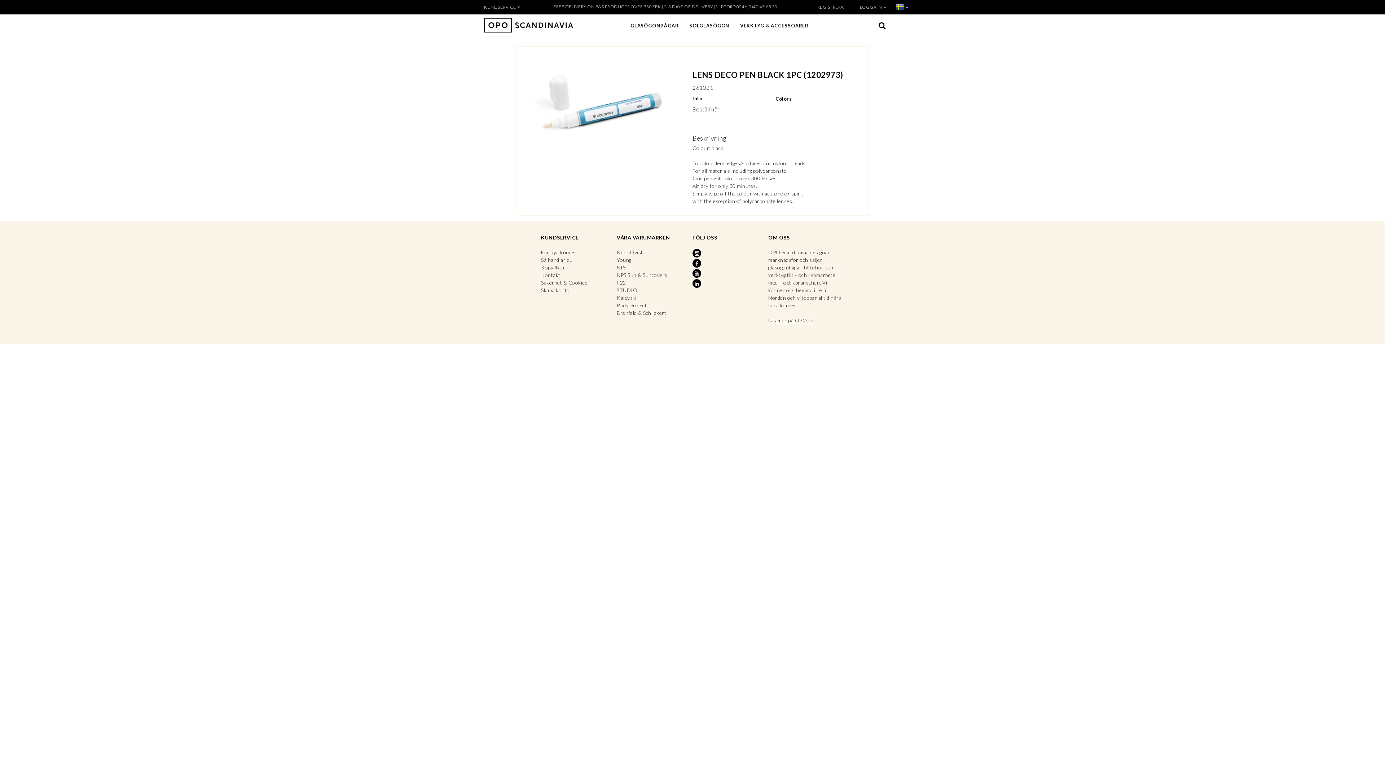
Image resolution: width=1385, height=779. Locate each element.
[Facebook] (697, 264)
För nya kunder (559, 252)
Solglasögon (709, 25)
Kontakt (550, 275)
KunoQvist (630, 252)
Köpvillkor (553, 267)
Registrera (830, 7)
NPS (621, 267)
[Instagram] (697, 253)
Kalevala (627, 298)
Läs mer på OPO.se (791, 320)
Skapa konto (555, 290)
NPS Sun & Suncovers (642, 275)
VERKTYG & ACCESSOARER (774, 25)
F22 (621, 283)
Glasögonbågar (654, 25)
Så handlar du (557, 260)
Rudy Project (632, 305)
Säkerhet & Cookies (564, 283)
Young (624, 260)
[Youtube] (697, 274)
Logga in (871, 7)
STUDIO (627, 290)
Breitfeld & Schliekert (641, 313)
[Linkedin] (697, 284)
